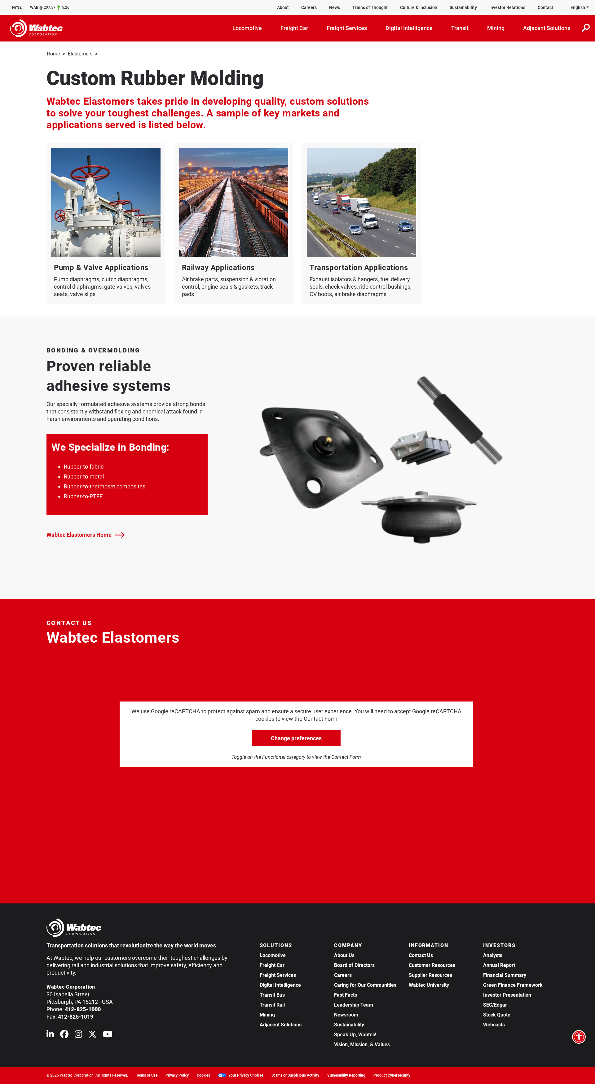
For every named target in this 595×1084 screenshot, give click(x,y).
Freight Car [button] (294, 28)
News (334, 7)
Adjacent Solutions (281, 1025)
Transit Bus (272, 995)
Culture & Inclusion (418, 7)
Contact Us (421, 955)
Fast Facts (345, 995)
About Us (344, 955)
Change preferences (296, 738)
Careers (309, 7)
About (283, 7)
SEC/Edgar (495, 1005)
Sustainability (463, 7)
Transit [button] (460, 28)
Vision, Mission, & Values (362, 1044)
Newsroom (346, 1015)
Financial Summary (504, 975)
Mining (267, 1015)
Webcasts (494, 1025)
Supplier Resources (430, 975)
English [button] (578, 7)
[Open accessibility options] (579, 1037)
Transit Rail (272, 1005)
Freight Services (278, 975)
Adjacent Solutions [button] (546, 28)
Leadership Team (353, 1005)
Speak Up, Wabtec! (355, 1035)
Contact (545, 7)
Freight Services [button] (347, 28)
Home (53, 54)
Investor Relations (507, 7)
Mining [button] (496, 28)
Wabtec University (429, 985)
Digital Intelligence (280, 985)
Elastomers (80, 54)
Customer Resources (432, 965)
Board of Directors (354, 965)
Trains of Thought (370, 7)
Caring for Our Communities (365, 985)
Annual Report (499, 965)
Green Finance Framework (513, 985)
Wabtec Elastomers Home (79, 534)
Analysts (492, 955)
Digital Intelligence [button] (409, 28)
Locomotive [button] (247, 28)
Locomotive (273, 955)
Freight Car (272, 965)
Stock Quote (496, 1015)
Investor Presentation (507, 995)
